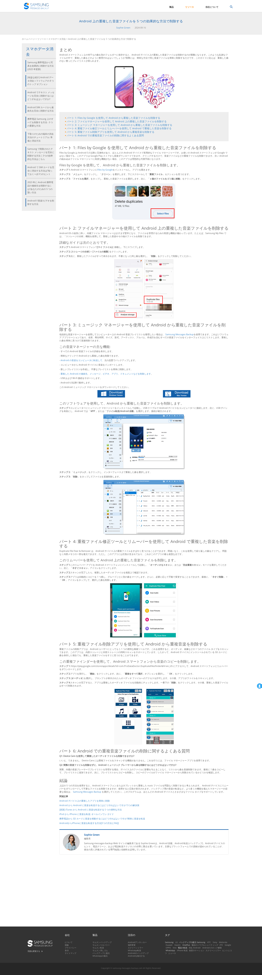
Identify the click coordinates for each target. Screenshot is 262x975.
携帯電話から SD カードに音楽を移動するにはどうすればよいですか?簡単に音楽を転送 (102, 818)
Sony (215, 942)
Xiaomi (177, 945)
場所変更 (132, 945)
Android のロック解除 (212, 947)
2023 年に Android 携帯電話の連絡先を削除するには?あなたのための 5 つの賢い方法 (40, 187)
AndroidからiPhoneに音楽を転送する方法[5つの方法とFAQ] (89, 823)
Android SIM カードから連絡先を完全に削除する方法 (40, 109)
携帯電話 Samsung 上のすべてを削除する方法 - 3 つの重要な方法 (40, 122)
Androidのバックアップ (138, 953)
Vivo (174, 947)
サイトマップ (70, 953)
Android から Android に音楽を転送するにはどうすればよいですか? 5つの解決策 (99, 805)
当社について (211, 6)
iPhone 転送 (182, 950)
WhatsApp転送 (134, 950)
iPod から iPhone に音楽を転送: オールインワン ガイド (86, 814)
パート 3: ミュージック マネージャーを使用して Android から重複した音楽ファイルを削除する (119, 125)
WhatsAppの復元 (100, 956)
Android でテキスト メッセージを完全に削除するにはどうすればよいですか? (40, 96)
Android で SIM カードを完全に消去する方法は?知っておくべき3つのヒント (40, 171)
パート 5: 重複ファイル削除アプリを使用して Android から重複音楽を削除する (110, 131)
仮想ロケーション (196, 950)
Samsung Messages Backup (179, 334)
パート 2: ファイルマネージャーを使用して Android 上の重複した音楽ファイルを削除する (117, 121)
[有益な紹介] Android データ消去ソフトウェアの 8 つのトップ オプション (40, 81)
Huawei (169, 945)
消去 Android (194, 947)
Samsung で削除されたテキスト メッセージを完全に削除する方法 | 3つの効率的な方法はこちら (40, 154)
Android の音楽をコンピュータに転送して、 (82, 360)
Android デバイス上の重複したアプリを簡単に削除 (84, 800)
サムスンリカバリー (101, 945)
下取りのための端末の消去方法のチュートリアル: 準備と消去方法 (40, 137)
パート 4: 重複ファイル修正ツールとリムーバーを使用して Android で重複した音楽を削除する (119, 128)
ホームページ (28, 38)
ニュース (172, 953)
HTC (209, 942)
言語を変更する (34, 951)
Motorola (223, 942)
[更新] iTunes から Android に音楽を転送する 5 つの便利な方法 (90, 809)
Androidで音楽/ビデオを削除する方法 (40, 202)
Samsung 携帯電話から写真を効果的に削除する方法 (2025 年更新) (40, 66)
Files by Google (105, 169)
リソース (189, 6)
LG (176, 942)
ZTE (221, 945)
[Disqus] (144, 892)
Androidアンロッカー (137, 942)
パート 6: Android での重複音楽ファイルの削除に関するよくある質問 (105, 135)
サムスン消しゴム (100, 950)
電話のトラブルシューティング (204, 945)
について (68, 942)
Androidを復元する (136, 956)
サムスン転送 (98, 947)
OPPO (168, 947)
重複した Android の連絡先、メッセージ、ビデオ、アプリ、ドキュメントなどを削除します (106, 373)
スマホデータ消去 (57, 38)
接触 (67, 945)
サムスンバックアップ (102, 942)
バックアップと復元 (101, 953)
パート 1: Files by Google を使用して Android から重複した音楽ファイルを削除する (113, 117)
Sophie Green (123, 27)
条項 (67, 950)
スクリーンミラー (135, 947)
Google (228, 945)
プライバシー (70, 947)
